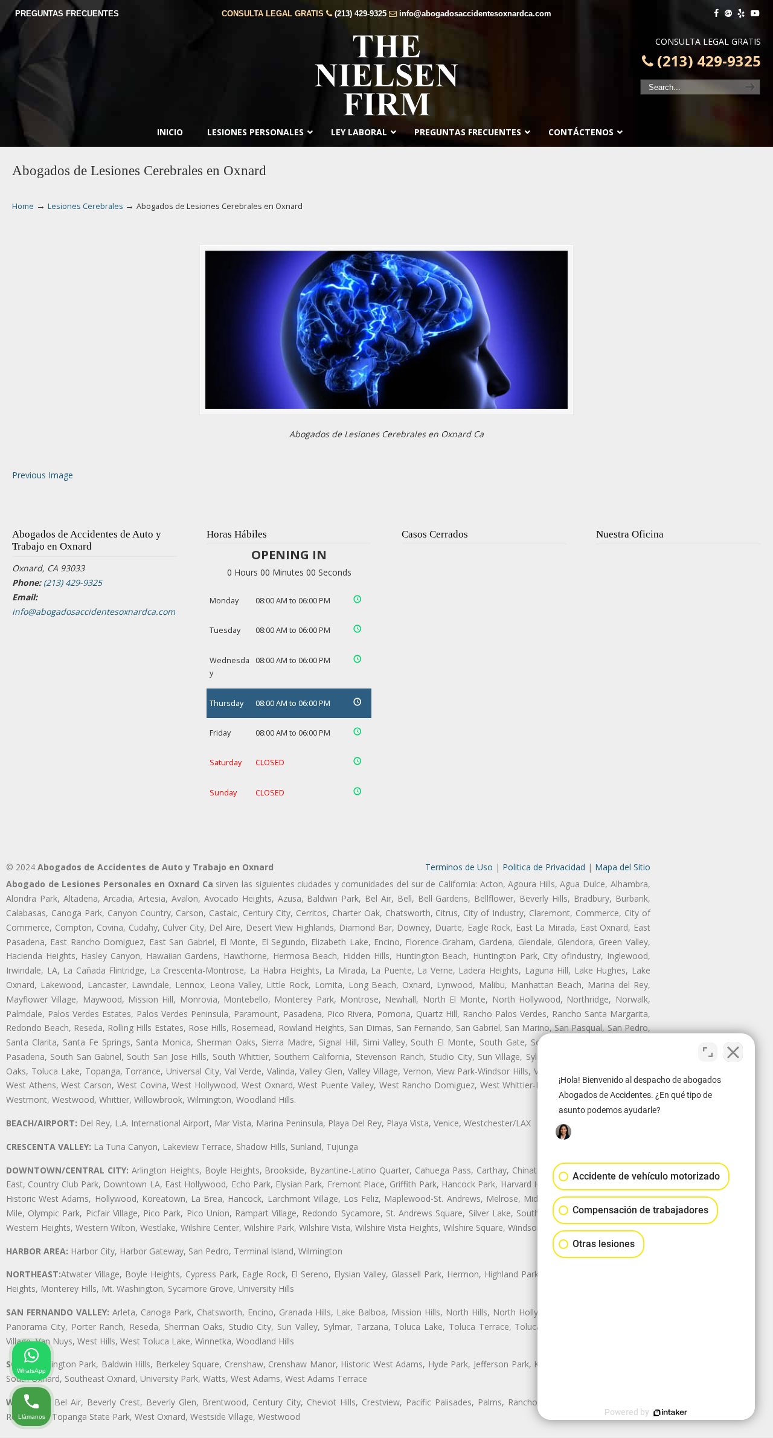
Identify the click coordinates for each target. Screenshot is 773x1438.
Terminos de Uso (459, 867)
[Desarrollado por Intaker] (670, 1412)
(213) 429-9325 (360, 13)
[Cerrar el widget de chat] (733, 1052)
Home (23, 206)
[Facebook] (716, 13)
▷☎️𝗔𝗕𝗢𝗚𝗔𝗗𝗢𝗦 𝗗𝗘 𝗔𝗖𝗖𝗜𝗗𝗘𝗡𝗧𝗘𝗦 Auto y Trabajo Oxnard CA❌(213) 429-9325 (386, 75)
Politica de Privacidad (543, 867)
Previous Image (42, 475)
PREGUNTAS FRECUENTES (67, 13)
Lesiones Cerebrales (85, 206)
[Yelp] (741, 13)
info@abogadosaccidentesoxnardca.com (475, 13)
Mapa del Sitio (622, 867)
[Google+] (728, 13)
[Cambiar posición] (707, 1052)
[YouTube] (755, 13)
